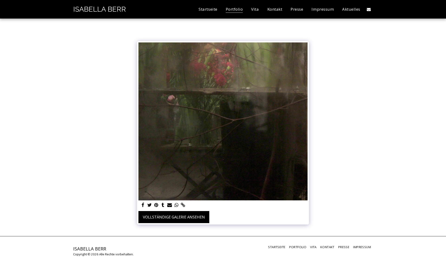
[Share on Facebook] (142, 205)
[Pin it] (156, 205)
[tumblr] (163, 205)
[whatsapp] (176, 205)
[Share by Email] (169, 205)
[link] (183, 205)
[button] (369, 9)
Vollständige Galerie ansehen (174, 217)
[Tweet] (149, 205)
